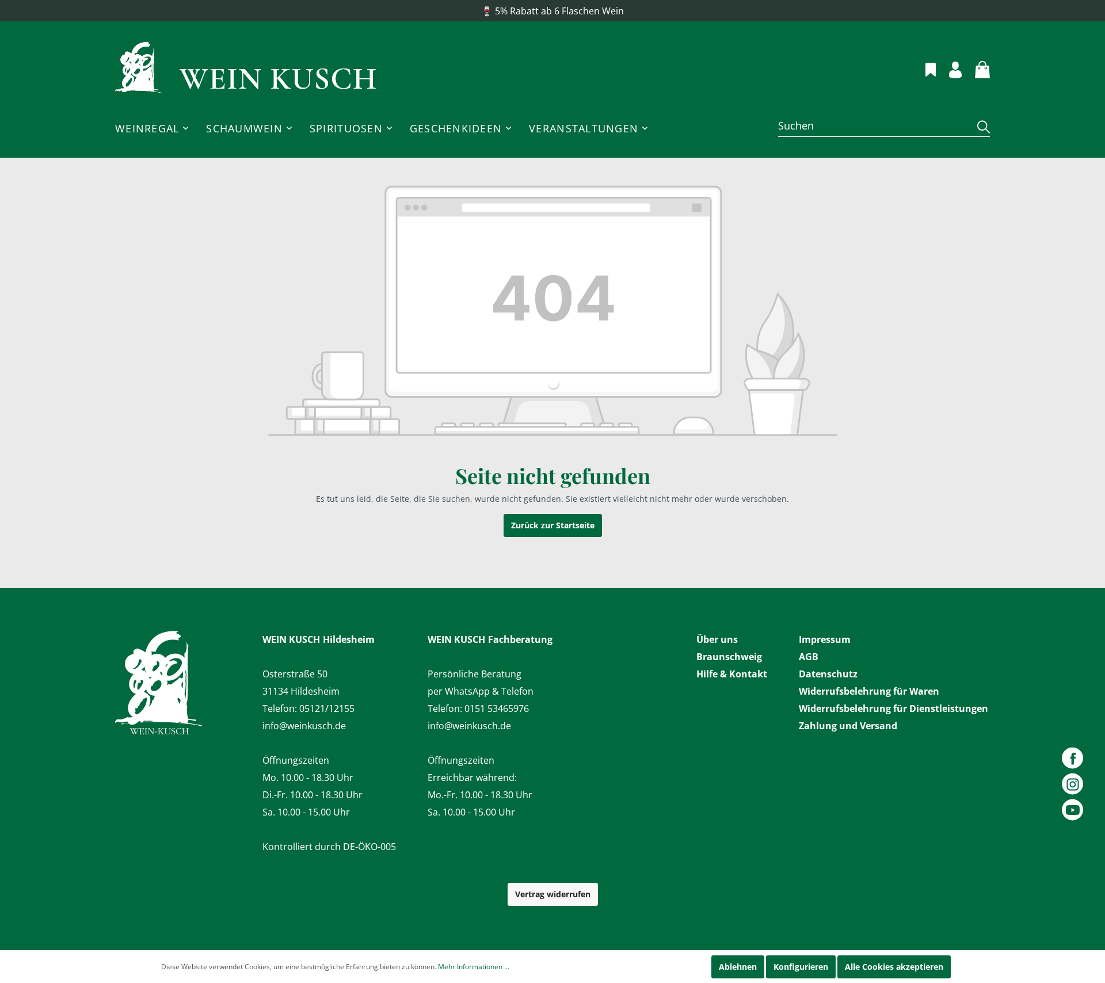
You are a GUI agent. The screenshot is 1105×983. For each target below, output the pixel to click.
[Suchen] (979, 126)
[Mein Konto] (949, 68)
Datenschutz (828, 674)
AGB (808, 656)
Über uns (717, 639)
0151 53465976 (496, 708)
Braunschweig (729, 656)
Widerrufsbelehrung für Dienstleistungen (893, 708)
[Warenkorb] (976, 68)
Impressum (825, 639)
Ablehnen (738, 966)
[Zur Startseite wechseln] (246, 68)
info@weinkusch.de (304, 725)
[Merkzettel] (924, 68)
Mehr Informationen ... (473, 966)
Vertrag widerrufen (552, 894)
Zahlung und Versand (848, 725)
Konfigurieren (801, 966)
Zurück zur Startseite (553, 525)
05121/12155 (327, 708)
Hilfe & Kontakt (731, 674)
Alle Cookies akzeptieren (894, 966)
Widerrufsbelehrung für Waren (869, 691)
